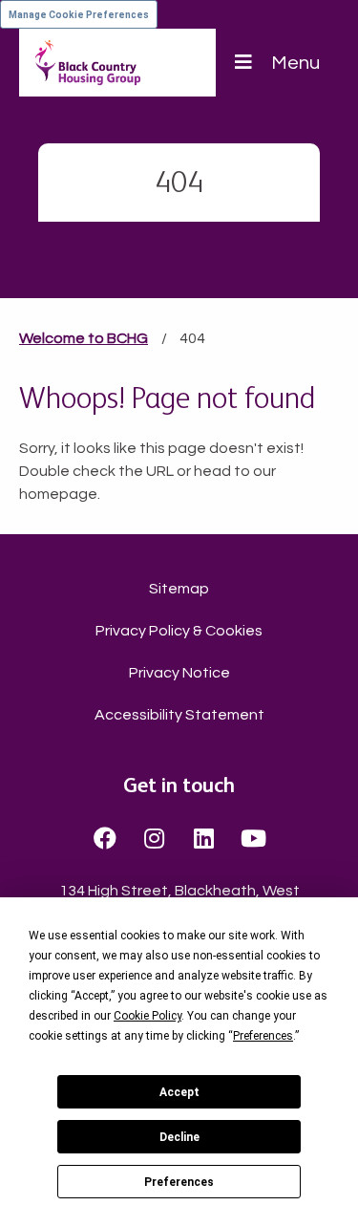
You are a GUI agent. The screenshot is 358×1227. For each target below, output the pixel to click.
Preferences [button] (263, 1036)
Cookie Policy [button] (147, 1015)
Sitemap (179, 588)
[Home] (87, 62)
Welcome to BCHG (83, 338)
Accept (179, 1092)
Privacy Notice (179, 672)
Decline (179, 1137)
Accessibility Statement (179, 714)
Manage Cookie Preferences (79, 15)
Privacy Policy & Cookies (179, 630)
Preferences (179, 1182)
